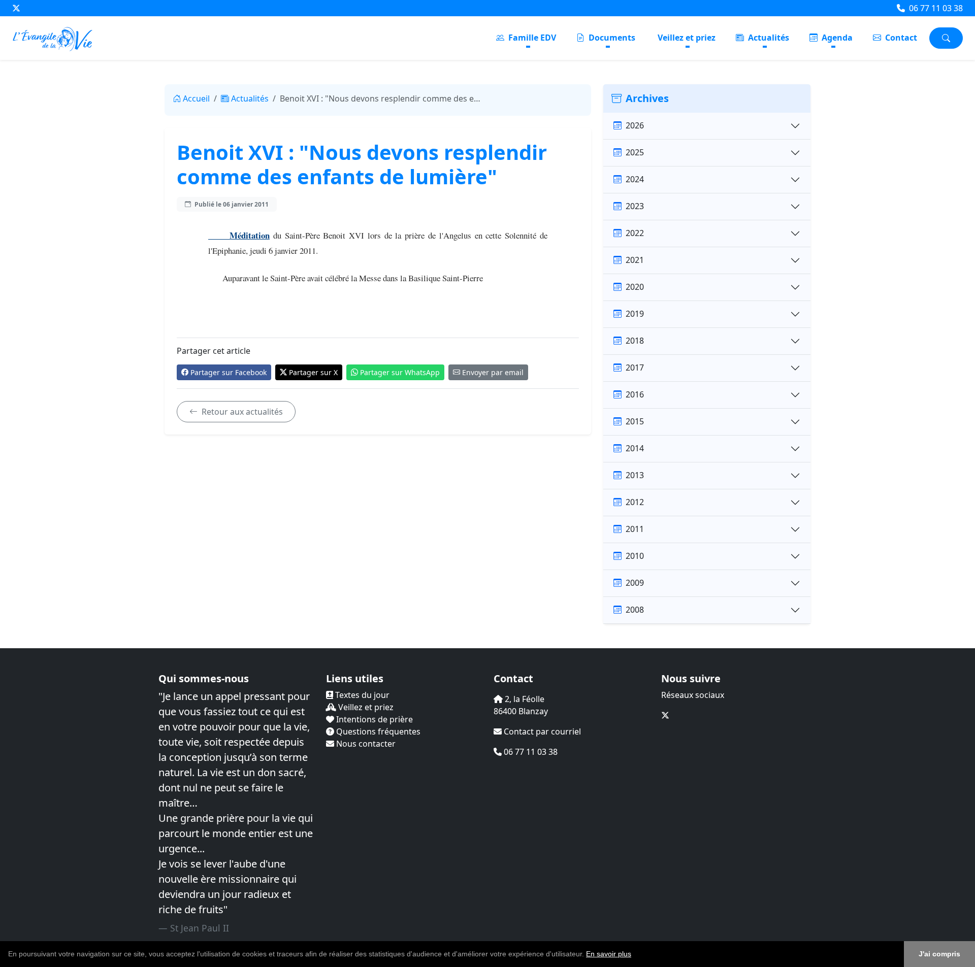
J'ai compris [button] (939, 954)
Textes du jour (361, 695)
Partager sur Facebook (228, 372)
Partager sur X (313, 372)
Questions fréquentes (377, 731)
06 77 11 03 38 (935, 8)
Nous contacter (365, 743)
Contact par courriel (541, 731)
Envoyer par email (493, 372)
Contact (900, 37)
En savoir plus (608, 954)
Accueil (196, 98)
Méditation (239, 235)
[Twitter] (16, 8)
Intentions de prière (373, 719)
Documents (611, 37)
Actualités (767, 37)
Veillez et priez (687, 37)
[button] (634, 954)
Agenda (836, 37)
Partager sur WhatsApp (400, 372)
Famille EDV (531, 37)
